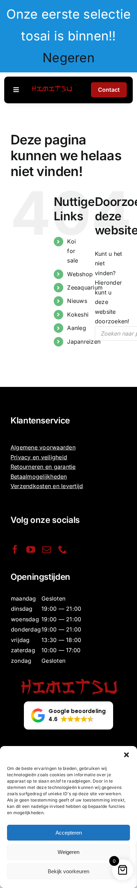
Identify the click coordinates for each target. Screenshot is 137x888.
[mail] (46, 549)
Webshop (80, 274)
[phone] (62, 549)
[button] (126, 754)
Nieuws (77, 300)
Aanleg (76, 327)
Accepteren (69, 833)
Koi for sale (72, 251)
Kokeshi (78, 314)
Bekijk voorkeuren (68, 871)
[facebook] (15, 549)
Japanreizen (83, 341)
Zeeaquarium (85, 287)
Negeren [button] (68, 57)
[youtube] (30, 549)
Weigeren (68, 852)
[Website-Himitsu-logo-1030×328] (51, 85)
